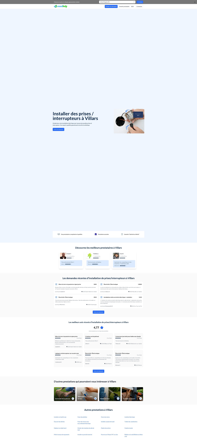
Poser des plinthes (82, 417)
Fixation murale (129, 428)
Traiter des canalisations (131, 421)
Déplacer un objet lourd (60, 428)
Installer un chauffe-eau (60, 417)
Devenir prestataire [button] (124, 6)
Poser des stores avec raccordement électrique (83, 422)
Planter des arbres (106, 428)
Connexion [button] (139, 6)
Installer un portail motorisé (84, 434)
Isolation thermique (130, 417)
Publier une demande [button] (111, 6)
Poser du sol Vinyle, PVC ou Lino (109, 434)
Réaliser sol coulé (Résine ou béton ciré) (134, 435)
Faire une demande (58, 129)
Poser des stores (105, 417)
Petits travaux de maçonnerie (61, 434)
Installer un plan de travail (107, 421)
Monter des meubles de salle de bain (85, 429)
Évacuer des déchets (59, 421)
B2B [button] (132, 6)
